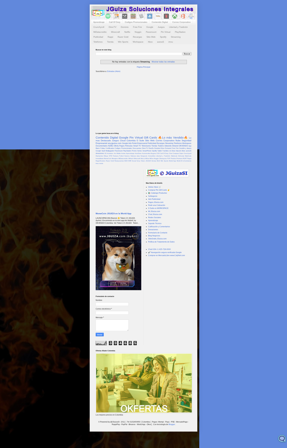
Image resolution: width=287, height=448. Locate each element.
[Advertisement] (143, 98)
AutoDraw (138, 153)
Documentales (101, 146)
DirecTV (112, 27)
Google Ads (127, 143)
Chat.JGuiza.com (155, 214)
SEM (126, 161)
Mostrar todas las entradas (163, 62)
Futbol (121, 156)
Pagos (122, 146)
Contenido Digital (160, 22)
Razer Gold (123, 37)
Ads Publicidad (154, 199)
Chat (170, 153)
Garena (127, 156)
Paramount (151, 32)
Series (139, 151)
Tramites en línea (168, 151)
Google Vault (100, 151)
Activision (110, 153)
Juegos (161, 27)
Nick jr (143, 158)
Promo (134, 151)
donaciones (100, 153)
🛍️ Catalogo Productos (157, 193)
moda (101, 163)
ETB (110, 156)
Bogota (153, 153)
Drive (162, 148)
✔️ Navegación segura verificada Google (165, 252)
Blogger (172, 424)
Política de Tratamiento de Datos (161, 242)
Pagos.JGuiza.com (155, 202)
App (189, 146)
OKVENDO (183, 146)
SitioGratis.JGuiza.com (157, 239)
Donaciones (153, 230)
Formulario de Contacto (157, 233)
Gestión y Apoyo (185, 148)
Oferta (116, 146)
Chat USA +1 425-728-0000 (159, 249)
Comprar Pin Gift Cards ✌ (159, 190)
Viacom (178, 151)
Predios (173, 158)
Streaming (176, 37)
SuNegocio (152, 196)
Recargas (137, 37)
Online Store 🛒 (154, 187)
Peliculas (129, 146)
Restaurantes (119, 161)
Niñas (147, 158)
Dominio (125, 27)
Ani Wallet (117, 153)
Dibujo (106, 156)
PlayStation (180, 32)
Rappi (110, 37)
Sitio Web (150, 37)
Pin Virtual (165, 32)
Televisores (146, 146)
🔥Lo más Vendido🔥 (173, 137)
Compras (176, 153)
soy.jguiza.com (115, 143)
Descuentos (137, 148)
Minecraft (115, 32)
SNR (129, 161)
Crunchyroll (98, 27)
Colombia (131, 140)
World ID (180, 161)
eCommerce (187, 161)
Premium (179, 158)
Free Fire (137, 27)
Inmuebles (151, 156)
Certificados (110, 148)
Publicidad (98, 37)
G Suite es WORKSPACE (158, 208)
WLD (158, 161)
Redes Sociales (154, 217)
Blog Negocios (154, 236)
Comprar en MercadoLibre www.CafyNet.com (166, 255)
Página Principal (143, 67)
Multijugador (110, 151)
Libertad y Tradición (178, 27)
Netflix (127, 32)
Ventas (153, 161)
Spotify (163, 37)
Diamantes (99, 156)
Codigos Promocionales (136, 22)
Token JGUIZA (146, 161)
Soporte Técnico (154, 223)
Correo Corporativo (181, 22)
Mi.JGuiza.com (154, 211)
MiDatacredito (100, 32)
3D (105, 153)
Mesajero (115, 158)
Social (134, 161)
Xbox (150, 42)
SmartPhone (146, 151)
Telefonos (98, 42)
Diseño (151, 148)
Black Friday (100, 148)
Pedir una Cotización (156, 205)
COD (158, 153)
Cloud (123, 140)
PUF (168, 158)
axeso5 (160, 42)
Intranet (175, 146)
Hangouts (144, 156)
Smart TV (137, 146)
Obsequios (163, 158)
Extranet (168, 148)
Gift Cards (150, 137)
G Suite (140, 140)
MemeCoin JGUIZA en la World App (113, 213)
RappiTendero (100, 161)
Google (149, 27)
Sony (138, 161)
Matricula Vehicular (177, 156)
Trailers (161, 146)
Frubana (116, 156)
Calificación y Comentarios (159, 227)
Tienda (110, 42)
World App (172, 161)
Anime (123, 153)
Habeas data (135, 156)
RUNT (185, 158)
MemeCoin (107, 158)
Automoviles (146, 153)
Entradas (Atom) (113, 71)
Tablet (159, 151)
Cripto (181, 153)
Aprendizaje (98, 22)
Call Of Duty (114, 22)
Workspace (138, 42)
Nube (178, 140)
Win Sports (123, 42)
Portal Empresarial (139, 143)
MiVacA (130, 158)
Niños (151, 158)
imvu (170, 42)
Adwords (168, 146)
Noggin (138, 32)
